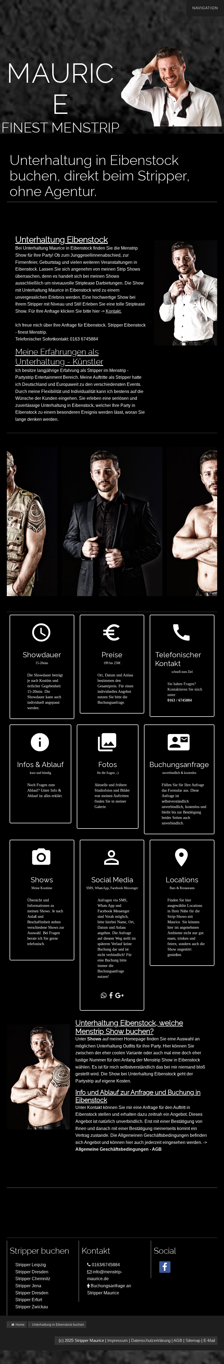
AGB (177, 1340)
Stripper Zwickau (31, 1306)
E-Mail (209, 1340)
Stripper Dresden (31, 1272)
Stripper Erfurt (28, 1299)
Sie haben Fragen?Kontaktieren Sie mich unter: (184, 689)
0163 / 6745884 (179, 700)
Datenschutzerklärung (150, 1340)
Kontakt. (114, 311)
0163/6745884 (105, 1264)
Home (20, 1325)
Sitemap (192, 1340)
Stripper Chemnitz (32, 1278)
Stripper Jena (28, 1285)
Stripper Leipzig (30, 1264)
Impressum (117, 1340)
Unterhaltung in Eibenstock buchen (58, 1325)
